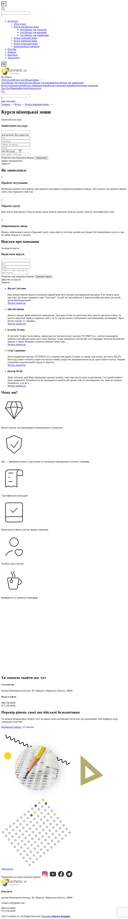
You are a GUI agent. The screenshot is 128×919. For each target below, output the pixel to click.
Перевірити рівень (11, 727)
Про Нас (12, 49)
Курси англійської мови (26, 26)
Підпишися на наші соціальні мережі (21, 877)
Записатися (13, 57)
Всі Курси (12, 21)
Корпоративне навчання (26, 46)
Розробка (56, 916)
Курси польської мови (25, 38)
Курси (18, 104)
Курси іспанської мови (26, 43)
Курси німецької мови (25, 40)
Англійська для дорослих (33, 29)
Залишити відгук (10, 248)
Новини (11, 52)
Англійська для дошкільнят (34, 35)
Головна (6, 104)
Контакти (12, 55)
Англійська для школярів (33, 32)
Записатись (7, 869)
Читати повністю (16, 303)
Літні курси (20, 24)
